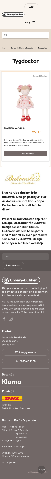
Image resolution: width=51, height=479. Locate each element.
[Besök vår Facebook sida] (4, 318)
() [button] (43, 469)
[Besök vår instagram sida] (10, 318)
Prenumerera (13, 265)
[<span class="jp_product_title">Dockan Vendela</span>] (25, 101)
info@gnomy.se (27, 352)
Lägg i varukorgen (27, 153)
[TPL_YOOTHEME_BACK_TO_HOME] (13, 14)
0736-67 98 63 (27, 361)
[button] (31, 6)
